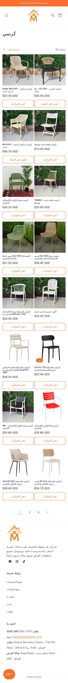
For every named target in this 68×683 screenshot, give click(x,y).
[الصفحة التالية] (47, 512)
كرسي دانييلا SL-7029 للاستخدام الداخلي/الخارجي (16, 257)
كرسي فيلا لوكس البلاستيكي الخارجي (46, 427)
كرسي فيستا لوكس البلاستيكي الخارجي (15, 201)
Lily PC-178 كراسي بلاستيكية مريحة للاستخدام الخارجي (47, 368)
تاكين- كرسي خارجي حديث (45, 312)
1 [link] (20, 512)
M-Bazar (38, 677)
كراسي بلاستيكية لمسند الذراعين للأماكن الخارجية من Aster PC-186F (16, 370)
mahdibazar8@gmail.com (27, 636)
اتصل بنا (10, 596)
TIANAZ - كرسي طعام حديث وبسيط (47, 201)
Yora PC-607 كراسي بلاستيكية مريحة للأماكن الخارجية (15, 482)
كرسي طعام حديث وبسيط (45, 144)
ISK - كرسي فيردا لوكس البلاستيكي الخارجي (17, 427)
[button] (6, 15)
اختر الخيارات (18, 103)
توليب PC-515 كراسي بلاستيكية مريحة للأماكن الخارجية (48, 482)
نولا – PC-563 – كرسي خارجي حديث (47, 90)
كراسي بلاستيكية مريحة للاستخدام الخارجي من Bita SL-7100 (16, 313)
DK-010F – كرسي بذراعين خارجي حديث (17, 145)
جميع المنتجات (13, 589)
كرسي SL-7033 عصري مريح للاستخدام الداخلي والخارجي (46, 257)
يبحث (9, 604)
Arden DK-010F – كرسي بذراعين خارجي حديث (17, 90)
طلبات (10, 611)
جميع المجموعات (15, 582)
